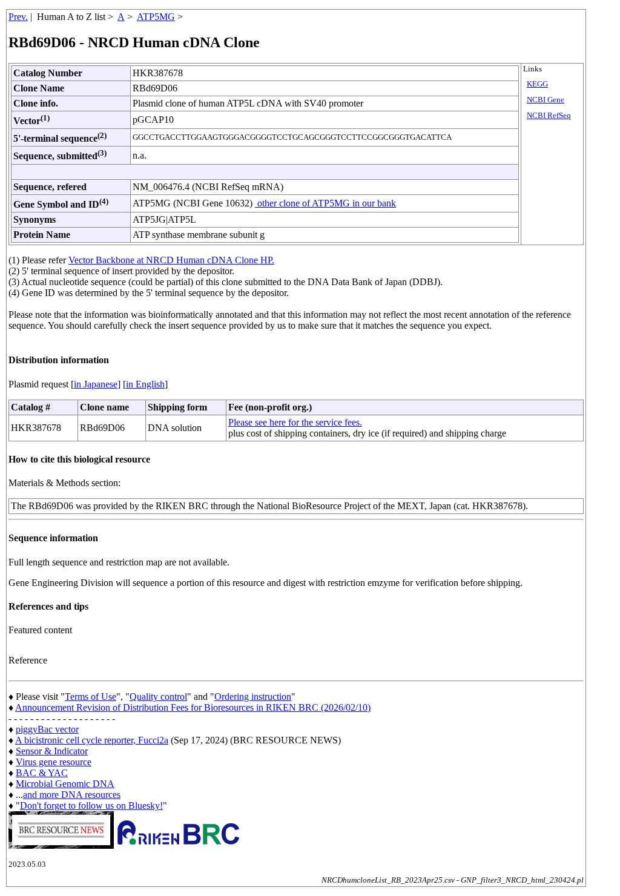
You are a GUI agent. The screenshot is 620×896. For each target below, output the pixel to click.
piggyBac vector (47, 729)
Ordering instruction (252, 696)
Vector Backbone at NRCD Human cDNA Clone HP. (171, 260)
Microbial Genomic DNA (65, 784)
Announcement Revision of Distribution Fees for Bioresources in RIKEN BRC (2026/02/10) (193, 707)
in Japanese (95, 384)
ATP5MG (156, 17)
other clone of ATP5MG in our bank (325, 203)
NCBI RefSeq (549, 115)
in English (145, 384)
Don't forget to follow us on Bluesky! (91, 805)
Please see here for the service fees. (295, 422)
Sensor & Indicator (52, 751)
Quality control (158, 696)
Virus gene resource (53, 762)
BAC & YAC (42, 773)
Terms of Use (90, 696)
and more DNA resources (71, 794)
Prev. (18, 17)
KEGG (537, 84)
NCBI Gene (545, 100)
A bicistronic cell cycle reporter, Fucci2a (91, 740)
